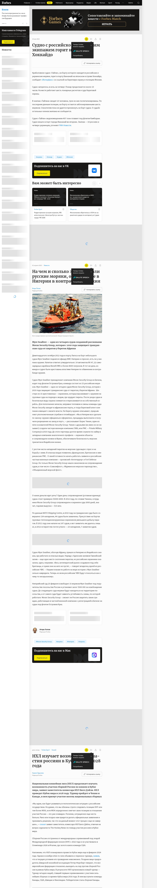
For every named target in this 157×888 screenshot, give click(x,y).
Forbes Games (43, 3)
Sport (110, 3)
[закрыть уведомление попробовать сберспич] (91, 45)
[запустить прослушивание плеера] (91, 39)
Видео (89, 3)
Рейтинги (59, 3)
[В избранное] (63, 134)
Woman (102, 3)
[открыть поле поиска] (138, 3)
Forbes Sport (38, 209)
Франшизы (69, 3)
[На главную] (6, 3)
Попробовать (78, 55)
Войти (130, 3)
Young (117, 3)
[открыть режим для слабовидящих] (86, 39)
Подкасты (80, 3)
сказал (43, 848)
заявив (96, 880)
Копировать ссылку (93, 63)
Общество (73, 209)
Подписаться (42, 173)
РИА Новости (65, 125)
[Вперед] (106, 138)
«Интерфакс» (48, 79)
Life (95, 3)
